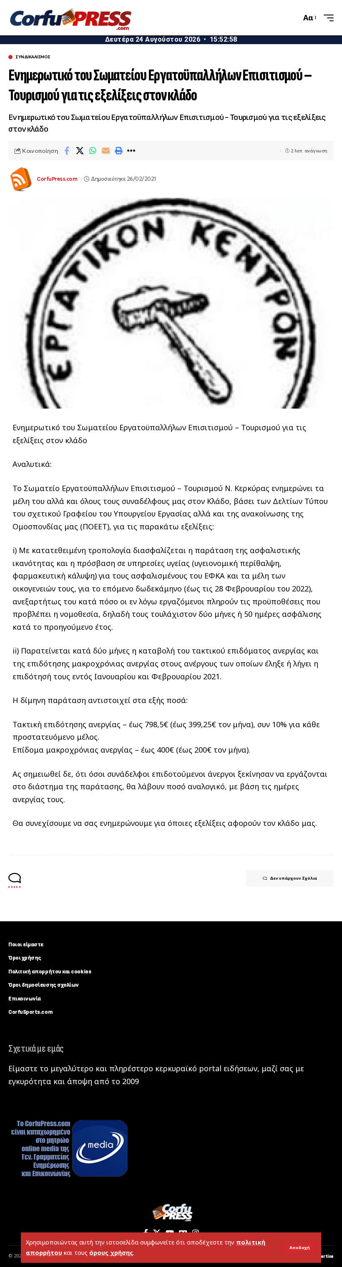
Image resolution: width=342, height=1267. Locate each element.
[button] (299, 1248)
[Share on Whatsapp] (92, 150)
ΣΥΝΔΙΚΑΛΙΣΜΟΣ (32, 57)
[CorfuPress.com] (70, 17)
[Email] (105, 150)
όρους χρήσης (111, 1253)
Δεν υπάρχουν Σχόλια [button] (293, 878)
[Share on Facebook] (67, 150)
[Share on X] (80, 150)
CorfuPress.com (57, 179)
